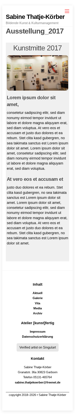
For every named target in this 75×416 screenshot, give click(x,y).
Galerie (38, 298)
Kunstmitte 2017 (37, 48)
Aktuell (37, 293)
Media (37, 308)
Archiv (37, 313)
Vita (37, 303)
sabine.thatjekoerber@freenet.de (37, 382)
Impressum (37, 331)
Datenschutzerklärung (37, 336)
